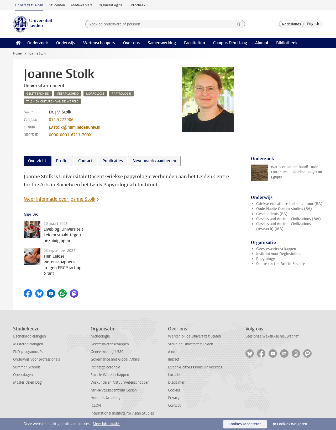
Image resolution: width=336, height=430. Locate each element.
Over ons (131, 43)
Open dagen (23, 374)
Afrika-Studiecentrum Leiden (114, 390)
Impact (173, 359)
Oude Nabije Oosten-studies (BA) (284, 208)
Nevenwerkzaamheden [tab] (154, 161)
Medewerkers (81, 5)
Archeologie (100, 336)
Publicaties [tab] (112, 161)
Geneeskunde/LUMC (107, 351)
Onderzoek (37, 43)
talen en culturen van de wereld (52, 102)
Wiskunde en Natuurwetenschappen (120, 382)
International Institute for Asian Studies (122, 413)
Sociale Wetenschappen (110, 374)
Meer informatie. (106, 423)
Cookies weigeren (292, 424)
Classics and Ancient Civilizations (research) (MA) (283, 226)
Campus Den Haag (230, 43)
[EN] (313, 24)
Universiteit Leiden (29, 5)
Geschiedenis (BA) (271, 213)
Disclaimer (176, 382)
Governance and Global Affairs (115, 359)
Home (17, 53)
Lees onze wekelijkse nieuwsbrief (272, 336)
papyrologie (121, 94)
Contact (174, 405)
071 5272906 (61, 119)
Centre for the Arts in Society (280, 263)
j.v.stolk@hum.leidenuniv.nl (74, 127)
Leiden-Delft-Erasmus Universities (195, 367)
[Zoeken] (238, 24)
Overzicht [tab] (37, 161)
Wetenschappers (99, 43)
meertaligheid (67, 94)
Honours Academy (105, 397)
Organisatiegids (110, 5)
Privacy (174, 397)
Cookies (174, 390)
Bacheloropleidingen (29, 336)
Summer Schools (26, 367)
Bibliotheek (136, 5)
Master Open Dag (27, 382)
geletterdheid (37, 94)
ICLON (96, 405)
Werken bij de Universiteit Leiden (194, 336)
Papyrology (265, 258)
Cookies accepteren (245, 424)
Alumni (261, 43)
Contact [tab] (85, 161)
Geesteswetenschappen (276, 248)
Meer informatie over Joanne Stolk (59, 199)
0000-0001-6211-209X (70, 135)
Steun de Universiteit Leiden (190, 344)
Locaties (174, 374)
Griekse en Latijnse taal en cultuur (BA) (289, 203)
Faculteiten (194, 43)
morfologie (95, 94)
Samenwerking (162, 43)
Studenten (57, 5)
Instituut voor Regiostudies (278, 253)
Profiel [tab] (62, 161)
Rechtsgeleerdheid (105, 367)
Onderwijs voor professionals (36, 359)
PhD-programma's (28, 351)
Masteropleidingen (28, 344)
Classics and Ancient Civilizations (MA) (288, 218)
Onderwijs (65, 43)
